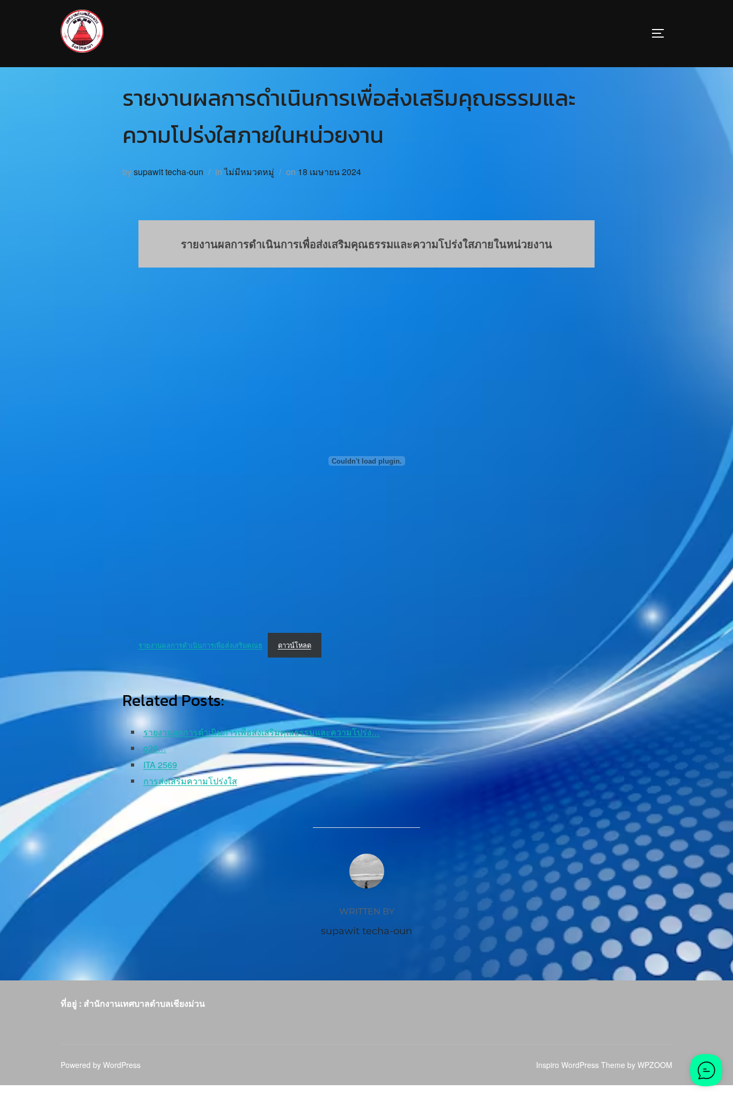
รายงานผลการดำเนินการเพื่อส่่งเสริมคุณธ (200, 645)
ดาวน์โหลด (294, 645)
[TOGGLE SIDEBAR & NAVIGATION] (661, 33)
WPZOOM (654, 1064)
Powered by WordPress (101, 1064)
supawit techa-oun (168, 171)
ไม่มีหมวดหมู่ (249, 171)
